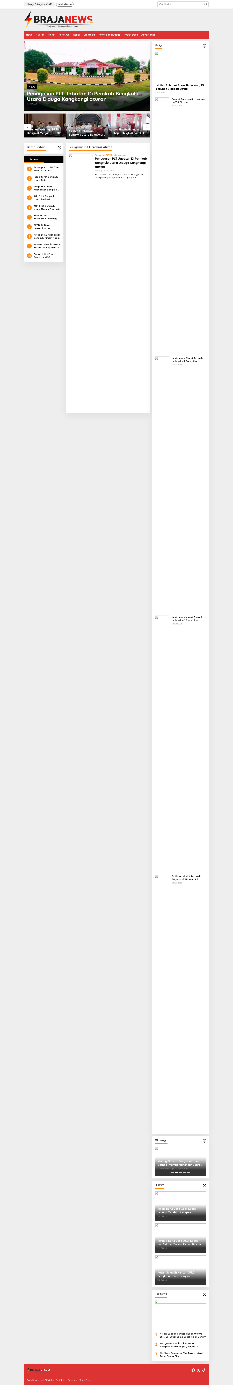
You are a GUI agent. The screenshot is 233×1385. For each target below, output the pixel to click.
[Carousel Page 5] (188, 1172)
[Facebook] (193, 1370)
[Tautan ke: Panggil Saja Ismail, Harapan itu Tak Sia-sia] (162, 225)
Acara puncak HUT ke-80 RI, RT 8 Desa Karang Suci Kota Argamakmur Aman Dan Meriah (47, 169)
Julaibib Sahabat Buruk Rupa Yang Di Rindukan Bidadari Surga (179, 87)
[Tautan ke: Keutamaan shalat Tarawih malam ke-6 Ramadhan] (162, 743)
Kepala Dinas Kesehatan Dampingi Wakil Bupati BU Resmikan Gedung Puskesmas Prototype (46, 217)
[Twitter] (198, 1370)
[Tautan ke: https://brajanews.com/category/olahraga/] (204, 1141)
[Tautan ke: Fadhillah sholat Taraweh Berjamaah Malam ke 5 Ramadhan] (162, 1002)
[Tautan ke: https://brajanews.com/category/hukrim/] (204, 1186)
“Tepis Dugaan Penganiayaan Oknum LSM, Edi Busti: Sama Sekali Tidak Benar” (183, 1335)
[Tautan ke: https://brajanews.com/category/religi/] (204, 46)
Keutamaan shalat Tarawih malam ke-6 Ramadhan (187, 619)
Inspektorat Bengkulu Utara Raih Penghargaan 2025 (46, 178)
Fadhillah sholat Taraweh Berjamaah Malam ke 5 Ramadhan (186, 878)
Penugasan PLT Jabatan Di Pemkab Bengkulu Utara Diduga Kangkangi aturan (83, 96)
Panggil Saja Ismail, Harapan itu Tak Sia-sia (188, 100)
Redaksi (60, 1380)
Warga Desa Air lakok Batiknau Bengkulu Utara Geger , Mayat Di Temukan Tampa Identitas (179, 1345)
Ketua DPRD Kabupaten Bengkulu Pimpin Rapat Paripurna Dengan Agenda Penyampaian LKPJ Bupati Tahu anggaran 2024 (47, 236)
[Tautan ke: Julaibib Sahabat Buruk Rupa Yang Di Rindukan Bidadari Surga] (180, 66)
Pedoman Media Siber (80, 1380)
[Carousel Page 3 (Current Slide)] (180, 1172)
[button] (206, 4)
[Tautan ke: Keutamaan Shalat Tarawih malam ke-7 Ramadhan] (162, 484)
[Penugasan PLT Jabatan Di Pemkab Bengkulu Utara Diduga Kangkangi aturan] (137, 177)
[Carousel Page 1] (172, 1172)
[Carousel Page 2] (176, 1172)
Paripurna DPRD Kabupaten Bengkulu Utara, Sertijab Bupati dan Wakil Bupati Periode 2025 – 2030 (46, 188)
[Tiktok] (204, 1370)
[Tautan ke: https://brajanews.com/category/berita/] (59, 148)
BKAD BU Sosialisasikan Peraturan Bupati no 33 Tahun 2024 (47, 246)
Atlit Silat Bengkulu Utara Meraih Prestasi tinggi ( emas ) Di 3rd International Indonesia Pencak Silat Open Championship (47, 207)
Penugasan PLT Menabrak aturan (111, 155)
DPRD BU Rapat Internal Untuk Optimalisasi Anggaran (47, 227)
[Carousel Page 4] (184, 1172)
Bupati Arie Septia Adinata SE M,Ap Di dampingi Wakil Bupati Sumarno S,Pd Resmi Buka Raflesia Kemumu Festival (129, 131)
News (32, 86)
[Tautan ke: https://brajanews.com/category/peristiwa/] (204, 1294)
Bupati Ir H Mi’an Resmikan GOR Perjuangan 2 (43, 256)
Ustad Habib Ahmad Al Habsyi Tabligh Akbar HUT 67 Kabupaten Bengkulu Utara (86, 131)
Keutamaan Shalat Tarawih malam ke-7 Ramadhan (187, 359)
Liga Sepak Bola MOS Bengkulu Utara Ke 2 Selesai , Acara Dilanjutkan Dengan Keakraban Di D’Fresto (179, 1163)
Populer (34, 159)
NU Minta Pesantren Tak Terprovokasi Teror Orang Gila (181, 1354)
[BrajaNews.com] (58, 19)
